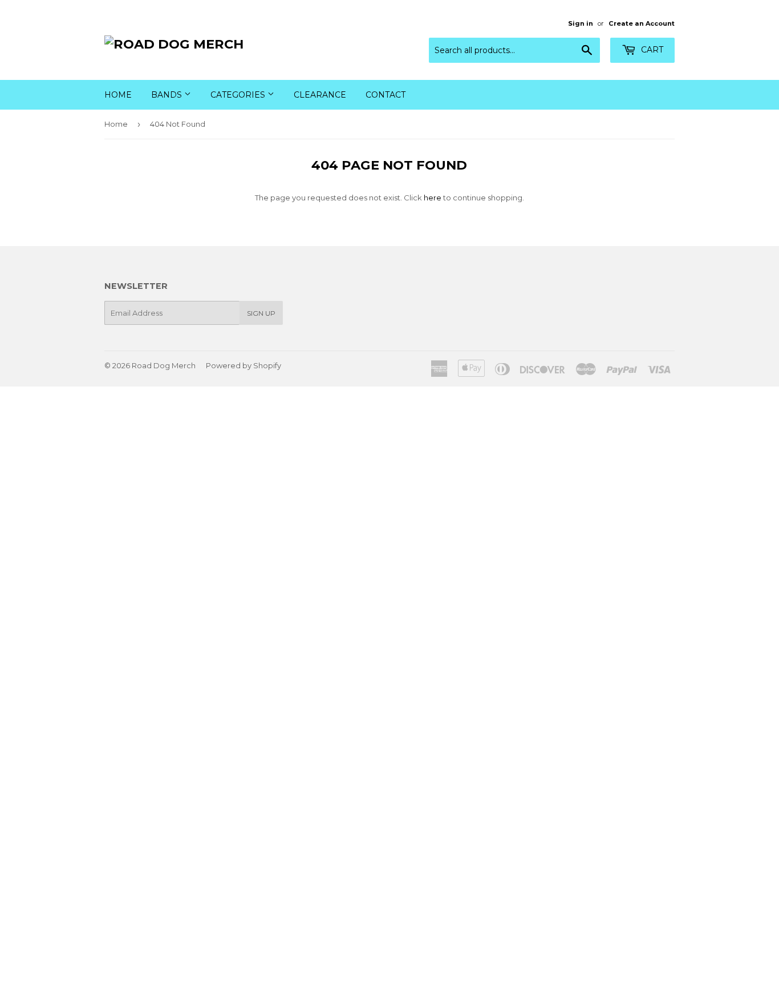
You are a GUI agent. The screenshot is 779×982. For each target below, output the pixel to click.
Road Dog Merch (164, 365)
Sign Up (261, 313)
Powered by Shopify (243, 365)
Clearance (320, 95)
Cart (651, 50)
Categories (238, 95)
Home (118, 95)
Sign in (580, 23)
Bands (167, 95)
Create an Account (641, 23)
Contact (385, 95)
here (432, 197)
